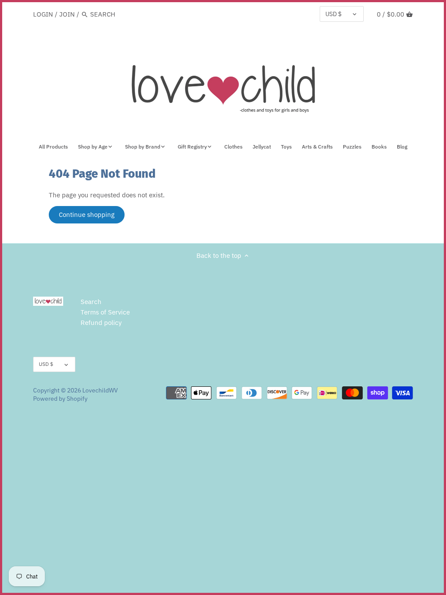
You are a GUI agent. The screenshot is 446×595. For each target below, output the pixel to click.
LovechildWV (100, 390)
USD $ (333, 14)
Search (91, 302)
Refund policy (101, 322)
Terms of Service (105, 312)
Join (67, 14)
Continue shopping (87, 214)
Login (43, 14)
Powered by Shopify (60, 398)
